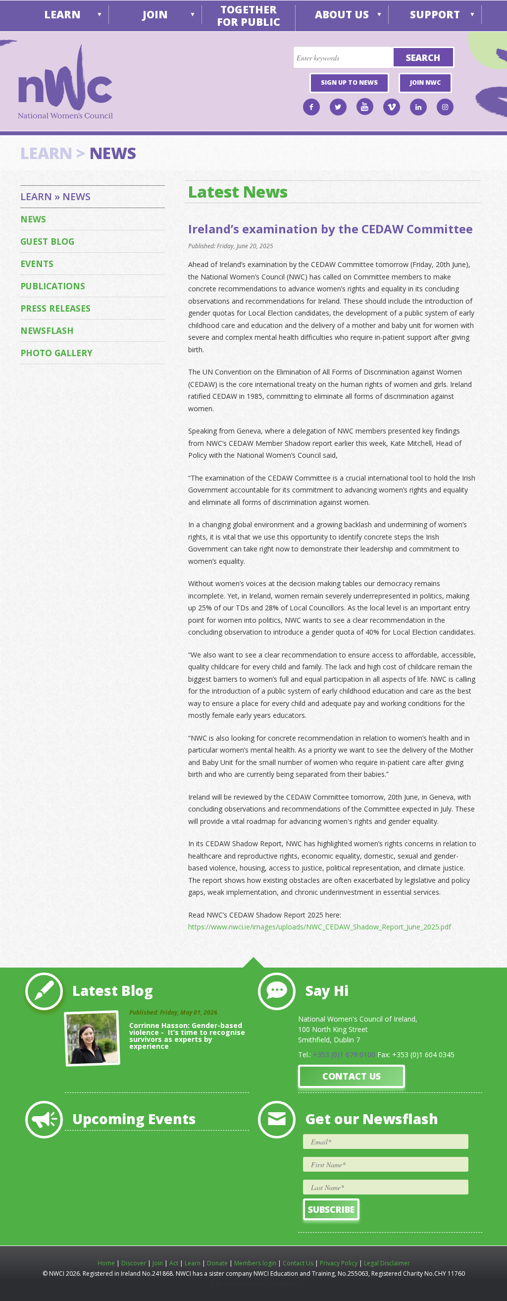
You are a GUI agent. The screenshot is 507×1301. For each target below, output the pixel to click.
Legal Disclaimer (387, 1263)
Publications (52, 286)
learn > (53, 152)
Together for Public (248, 15)
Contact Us (351, 1076)
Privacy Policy (338, 1263)
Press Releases (55, 308)
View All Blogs (224, 1074)
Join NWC (425, 82)
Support (435, 14)
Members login (255, 1263)
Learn (62, 14)
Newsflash (47, 330)
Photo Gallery (56, 353)
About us (342, 14)
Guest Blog (47, 241)
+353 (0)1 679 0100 (344, 1054)
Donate (217, 1263)
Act (173, 1263)
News (33, 219)
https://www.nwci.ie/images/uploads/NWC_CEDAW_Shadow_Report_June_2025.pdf (319, 926)
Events (36, 264)
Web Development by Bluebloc (253, 1284)
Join (155, 14)
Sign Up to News (349, 82)
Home (106, 1263)
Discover (133, 1263)
